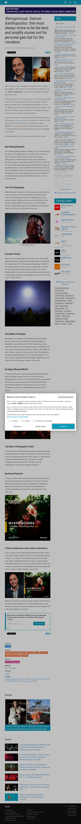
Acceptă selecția (40, 426)
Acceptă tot (63, 426)
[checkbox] (12, 421)
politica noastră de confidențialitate (17, 417)
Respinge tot (18, 426)
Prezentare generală (66, 397)
